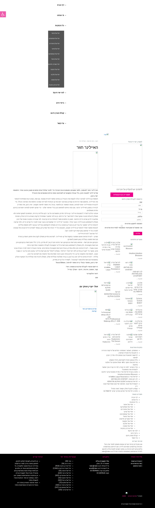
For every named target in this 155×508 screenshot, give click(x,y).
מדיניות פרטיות (136, 463)
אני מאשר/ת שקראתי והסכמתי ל (123, 228)
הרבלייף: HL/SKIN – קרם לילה (138, 312)
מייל (140, 209)
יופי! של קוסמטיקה (126, 414)
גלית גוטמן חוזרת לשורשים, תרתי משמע (123, 360)
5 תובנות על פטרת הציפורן (128, 353)
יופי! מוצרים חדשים (126, 419)
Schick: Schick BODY (139, 301)
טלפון (140, 216)
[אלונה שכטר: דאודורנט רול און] (128, 338)
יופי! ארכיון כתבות (127, 428)
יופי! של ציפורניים (127, 409)
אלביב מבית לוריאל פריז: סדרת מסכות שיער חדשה (119, 372)
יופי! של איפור (128, 405)
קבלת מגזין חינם (132, 436)
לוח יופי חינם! (133, 431)
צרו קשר (135, 438)
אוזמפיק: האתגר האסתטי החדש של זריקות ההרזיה (120, 350)
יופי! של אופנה (128, 426)
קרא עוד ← (117, 254)
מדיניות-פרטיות (111, 228)
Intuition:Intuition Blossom (128, 374)
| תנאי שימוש (137, 466)
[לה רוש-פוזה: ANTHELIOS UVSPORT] (128, 266)
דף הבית (135, 397)
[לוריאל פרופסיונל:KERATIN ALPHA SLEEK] (105, 286)
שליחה (138, 233)
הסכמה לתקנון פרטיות (133, 224)
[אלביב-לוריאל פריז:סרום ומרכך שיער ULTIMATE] (128, 286)
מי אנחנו (135, 400)
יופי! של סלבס (128, 424)
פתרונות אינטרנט (132, 496)
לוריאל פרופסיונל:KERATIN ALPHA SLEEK (112, 294)
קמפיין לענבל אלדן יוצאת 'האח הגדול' (124, 389)
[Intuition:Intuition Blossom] (128, 247)
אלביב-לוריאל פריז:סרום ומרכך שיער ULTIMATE (137, 287)
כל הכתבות (134, 402)
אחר (69, 461)
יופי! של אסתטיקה (126, 407)
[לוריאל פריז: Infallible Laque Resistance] (105, 266)
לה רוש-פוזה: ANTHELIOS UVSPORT (137, 274)
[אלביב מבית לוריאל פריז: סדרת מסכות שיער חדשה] (105, 246)
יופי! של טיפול (128, 416)
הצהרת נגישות (136, 461)
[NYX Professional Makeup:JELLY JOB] (105, 313)
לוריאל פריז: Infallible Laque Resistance (123, 377)
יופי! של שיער (128, 412)
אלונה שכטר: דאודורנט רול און (137, 337)
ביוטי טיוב (134, 433)
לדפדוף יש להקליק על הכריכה (129, 189)
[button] (3, 14)
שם (141, 202)
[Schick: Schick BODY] (128, 302)
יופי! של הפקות (127, 421)
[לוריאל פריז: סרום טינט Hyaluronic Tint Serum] (105, 338)
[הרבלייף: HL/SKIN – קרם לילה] (128, 313)
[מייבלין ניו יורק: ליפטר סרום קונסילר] (128, 324)
